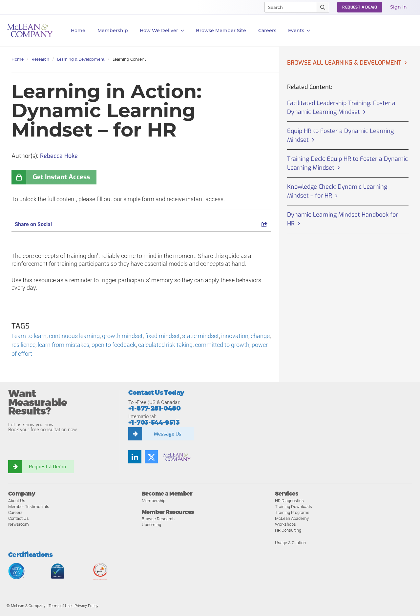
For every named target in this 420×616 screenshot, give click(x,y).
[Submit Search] (323, 7)
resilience (23, 344)
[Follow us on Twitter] (151, 456)
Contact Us (18, 518)
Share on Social (33, 224)
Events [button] (296, 30)
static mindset (200, 335)
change (260, 335)
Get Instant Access (61, 177)
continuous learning (74, 335)
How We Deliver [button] (159, 30)
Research (40, 59)
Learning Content (129, 59)
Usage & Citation (290, 542)
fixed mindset (162, 335)
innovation (234, 335)
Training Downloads (293, 506)
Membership (112, 30)
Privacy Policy (86, 606)
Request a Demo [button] (359, 7)
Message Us (167, 434)
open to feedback (114, 344)
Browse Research (158, 518)
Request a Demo (47, 466)
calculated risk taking (165, 344)
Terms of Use (60, 606)
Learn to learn (29, 335)
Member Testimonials (28, 506)
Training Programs (292, 512)
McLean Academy (292, 518)
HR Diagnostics (289, 500)
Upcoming (151, 524)
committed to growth (222, 344)
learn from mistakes (63, 344)
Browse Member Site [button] (221, 30)
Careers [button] (267, 30)
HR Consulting (288, 530)
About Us (16, 500)
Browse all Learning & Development (344, 63)
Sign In (398, 7)
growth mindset (122, 335)
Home (78, 30)
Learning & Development (81, 59)
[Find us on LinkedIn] (134, 456)
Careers (15, 512)
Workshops (285, 524)
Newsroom (18, 524)
